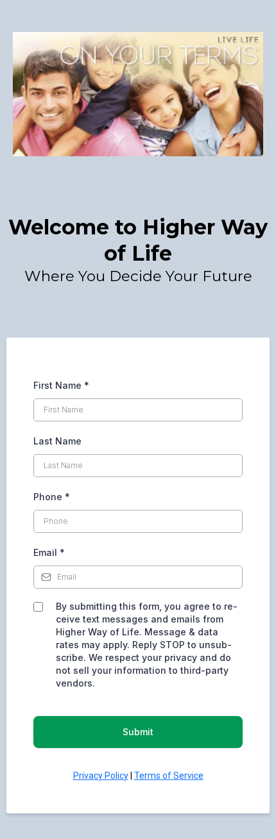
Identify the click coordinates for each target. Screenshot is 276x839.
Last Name (57, 441)
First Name (61, 385)
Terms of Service (168, 775)
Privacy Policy (100, 775)
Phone (51, 496)
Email (49, 552)
